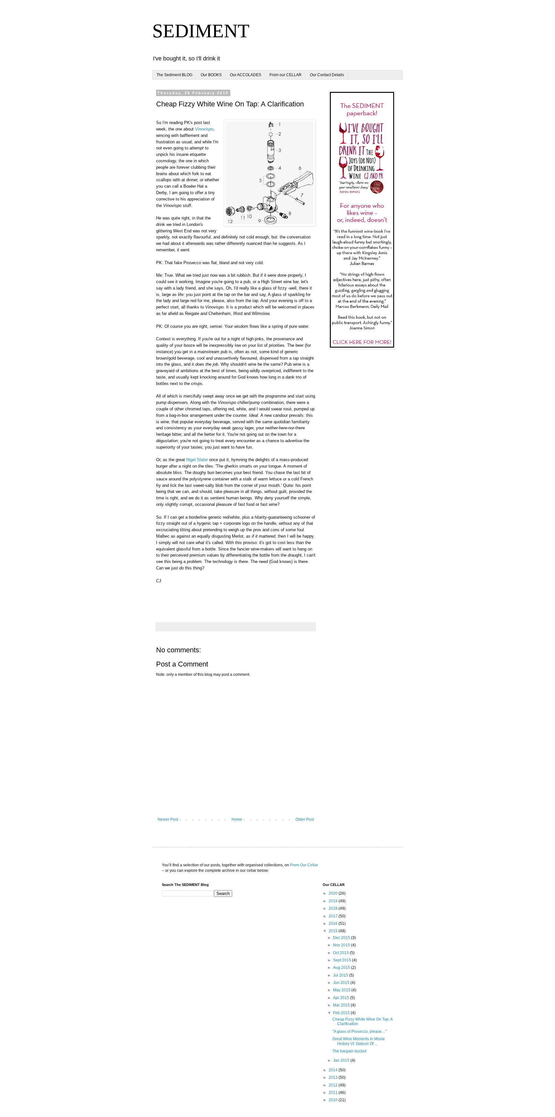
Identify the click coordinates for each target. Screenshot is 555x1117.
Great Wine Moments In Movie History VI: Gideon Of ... (358, 1041)
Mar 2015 (342, 1005)
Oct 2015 (341, 953)
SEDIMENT (201, 30)
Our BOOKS (211, 75)
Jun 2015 (341, 982)
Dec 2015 (342, 937)
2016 (334, 923)
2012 (334, 1085)
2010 (334, 1100)
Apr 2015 (341, 998)
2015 (334, 931)
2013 (334, 1077)
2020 (334, 893)
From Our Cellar (304, 865)
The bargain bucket (349, 1051)
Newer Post (168, 819)
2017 (334, 916)
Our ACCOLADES (245, 75)
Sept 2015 (342, 960)
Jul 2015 (341, 975)
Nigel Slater (197, 459)
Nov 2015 (342, 945)
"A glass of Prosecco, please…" (359, 1031)
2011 (334, 1092)
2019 (334, 901)
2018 (334, 908)
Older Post (304, 819)
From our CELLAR (285, 75)
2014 (334, 1070)
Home (237, 819)
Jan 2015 (341, 1060)
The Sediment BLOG (174, 75)
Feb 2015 (342, 1013)
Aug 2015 (342, 967)
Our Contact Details (327, 75)
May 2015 (342, 990)
